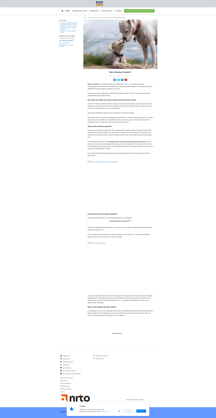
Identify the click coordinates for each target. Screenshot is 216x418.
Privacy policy (105, 411)
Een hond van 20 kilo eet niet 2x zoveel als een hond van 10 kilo (68, 23)
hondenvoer (126, 84)
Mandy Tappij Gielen (116, 76)
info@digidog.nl (67, 367)
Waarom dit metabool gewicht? (68, 26)
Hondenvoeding (127, 76)
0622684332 (66, 365)
